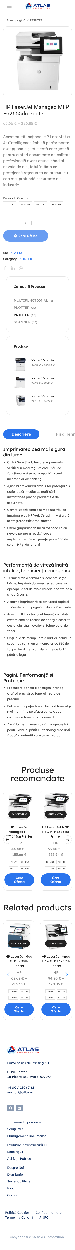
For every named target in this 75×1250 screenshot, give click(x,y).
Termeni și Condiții (19, 1217)
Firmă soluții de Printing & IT (29, 1063)
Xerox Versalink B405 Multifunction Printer (43, 396)
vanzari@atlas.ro (20, 1092)
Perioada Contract (16, 198)
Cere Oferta (28, 236)
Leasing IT (15, 1152)
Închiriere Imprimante (24, 1122)
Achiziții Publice (19, 1159)
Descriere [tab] (21, 434)
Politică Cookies (17, 1213)
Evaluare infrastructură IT (27, 1145)
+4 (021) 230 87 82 (20, 1088)
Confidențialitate (49, 1213)
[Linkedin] (19, 1108)
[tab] (21, 434)
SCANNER (22, 322)
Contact (13, 1195)
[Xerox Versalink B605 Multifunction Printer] (20, 364)
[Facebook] (10, 1108)
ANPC (43, 1217)
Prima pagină (15, 20)
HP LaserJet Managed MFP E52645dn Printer (19, 831)
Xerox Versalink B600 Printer (43, 378)
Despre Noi (15, 1168)
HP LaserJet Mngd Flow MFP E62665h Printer (56, 961)
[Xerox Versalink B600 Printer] (20, 382)
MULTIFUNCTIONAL (31, 300)
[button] (7, 839)
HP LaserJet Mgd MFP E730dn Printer (19, 961)
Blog (11, 1188)
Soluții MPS (15, 1129)
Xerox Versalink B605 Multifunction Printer (43, 360)
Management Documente (26, 1136)
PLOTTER (22, 307)
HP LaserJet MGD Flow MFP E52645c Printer (55, 831)
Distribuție (15, 1174)
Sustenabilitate (18, 1181)
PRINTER (36, 20)
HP (19, 843)
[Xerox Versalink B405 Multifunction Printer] (20, 400)
